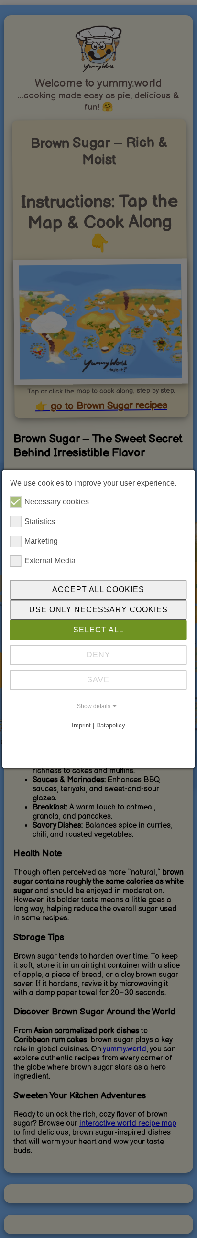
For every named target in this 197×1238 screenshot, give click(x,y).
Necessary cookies (56, 502)
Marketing (41, 541)
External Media (50, 561)
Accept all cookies (98, 589)
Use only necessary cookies (98, 610)
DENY (98, 655)
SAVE (98, 680)
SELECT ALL (98, 630)
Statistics (39, 521)
